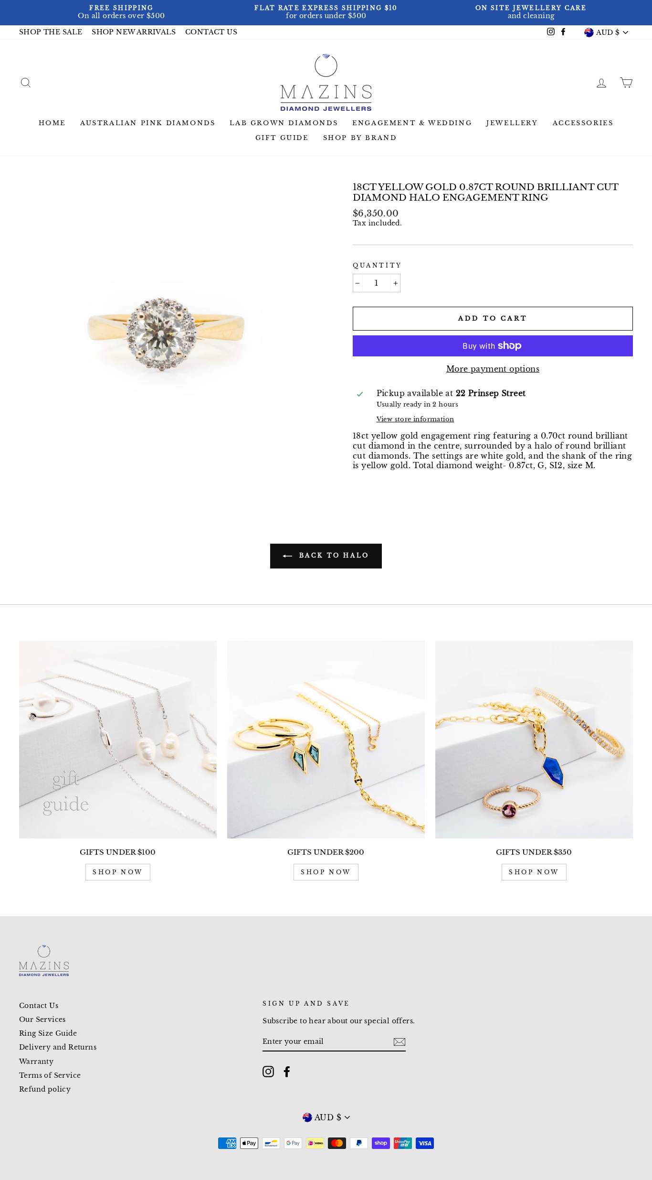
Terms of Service (50, 1076)
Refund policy (45, 1089)
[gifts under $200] (326, 739)
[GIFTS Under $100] (118, 739)
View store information (415, 419)
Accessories (583, 123)
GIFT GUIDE (282, 138)
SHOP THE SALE (50, 32)
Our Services (42, 1020)
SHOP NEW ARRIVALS (134, 32)
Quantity (377, 265)
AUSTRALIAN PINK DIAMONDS (147, 123)
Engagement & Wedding (412, 123)
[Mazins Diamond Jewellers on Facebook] (287, 1071)
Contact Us (38, 1006)
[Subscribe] (399, 1042)
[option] (121, 13)
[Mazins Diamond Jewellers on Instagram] (268, 1071)
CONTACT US (211, 32)
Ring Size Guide (48, 1034)
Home (52, 123)
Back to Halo (332, 555)
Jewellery (512, 123)
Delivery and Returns (57, 1047)
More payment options (492, 369)
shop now (118, 872)
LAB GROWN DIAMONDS (284, 123)
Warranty (36, 1062)
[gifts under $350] (534, 739)
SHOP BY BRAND (360, 138)
